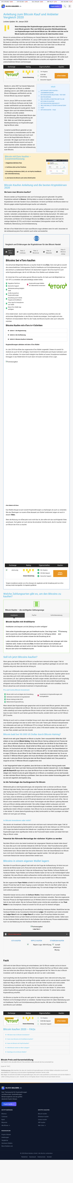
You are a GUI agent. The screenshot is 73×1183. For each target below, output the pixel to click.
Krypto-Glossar (6, 1134)
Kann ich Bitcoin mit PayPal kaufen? (18, 1043)
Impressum (32, 1157)
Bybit (3, 1119)
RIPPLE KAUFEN (36, 941)
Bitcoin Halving (24, 741)
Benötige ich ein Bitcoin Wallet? (17, 1052)
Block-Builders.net (7, 1146)
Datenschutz (41, 1157)
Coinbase (4, 1116)
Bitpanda (4, 1122)
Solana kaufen (42, 1119)
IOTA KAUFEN (16, 941)
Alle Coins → (42, 1125)
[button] (36, 331)
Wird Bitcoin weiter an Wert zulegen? (18, 1047)
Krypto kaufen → (9, 1104)
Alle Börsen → (6, 1125)
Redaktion (24, 1157)
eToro (19, 349)
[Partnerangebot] (36, 927)
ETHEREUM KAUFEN (57, 941)
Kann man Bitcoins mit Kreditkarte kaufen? (20, 1039)
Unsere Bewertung (28, 77)
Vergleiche (5, 1140)
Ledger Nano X (28, 914)
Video (13, 515)
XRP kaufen (41, 1122)
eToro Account (31, 512)
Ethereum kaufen (43, 1116)
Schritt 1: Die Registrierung (18, 330)
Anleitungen (5, 1137)
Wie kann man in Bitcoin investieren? (18, 1034)
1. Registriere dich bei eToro (13, 163)
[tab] (9, 251)
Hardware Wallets (7, 1143)
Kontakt (49, 1157)
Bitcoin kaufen (42, 1113)
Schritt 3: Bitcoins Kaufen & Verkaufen (21, 339)
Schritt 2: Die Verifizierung (18, 335)
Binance (4, 1113)
